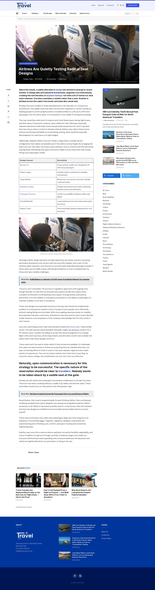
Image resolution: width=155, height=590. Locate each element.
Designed (81, 106)
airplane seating (54, 95)
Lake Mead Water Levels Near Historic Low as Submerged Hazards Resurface (127, 148)
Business (106, 200)
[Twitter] (8, 101)
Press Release (108, 244)
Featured (106, 217)
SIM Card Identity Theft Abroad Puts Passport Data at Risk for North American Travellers (120, 114)
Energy (105, 211)
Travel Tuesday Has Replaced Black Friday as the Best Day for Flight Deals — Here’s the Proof (28, 493)
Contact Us (110, 5)
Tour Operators (108, 254)
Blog (104, 194)
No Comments (51, 79)
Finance (105, 221)
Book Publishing (108, 197)
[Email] (8, 122)
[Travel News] (24, 5)
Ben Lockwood (109, 120)
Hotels (105, 234)
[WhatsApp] (8, 117)
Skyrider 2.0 (24, 165)
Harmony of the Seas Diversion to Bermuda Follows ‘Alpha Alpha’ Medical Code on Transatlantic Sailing (127, 135)
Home (93, 5)
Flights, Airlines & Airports (28, 63)
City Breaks (47, 13)
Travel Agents (108, 264)
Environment (107, 214)
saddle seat (73, 165)
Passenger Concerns (28, 194)
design (59, 89)
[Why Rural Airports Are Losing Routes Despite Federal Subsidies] (84, 480)
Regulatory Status (27, 187)
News (105, 241)
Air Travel (106, 190)
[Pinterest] (8, 111)
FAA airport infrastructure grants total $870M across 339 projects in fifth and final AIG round (127, 161)
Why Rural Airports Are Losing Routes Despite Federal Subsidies (81, 492)
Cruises (105, 207)
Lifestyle (73, 13)
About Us (101, 5)
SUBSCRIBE (132, 5)
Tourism (105, 258)
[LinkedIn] (8, 106)
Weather (106, 268)
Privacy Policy (106, 538)
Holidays (35, 13)
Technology (107, 248)
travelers (65, 371)
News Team (29, 79)
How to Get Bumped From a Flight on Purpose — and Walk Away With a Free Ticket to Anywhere (56, 493)
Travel (24, 13)
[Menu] (17, 13)
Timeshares (107, 251)
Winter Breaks (60, 13)
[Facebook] (8, 95)
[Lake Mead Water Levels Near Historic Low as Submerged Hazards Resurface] (108, 149)
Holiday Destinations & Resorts (114, 227)
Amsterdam (75, 327)
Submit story (85, 13)
